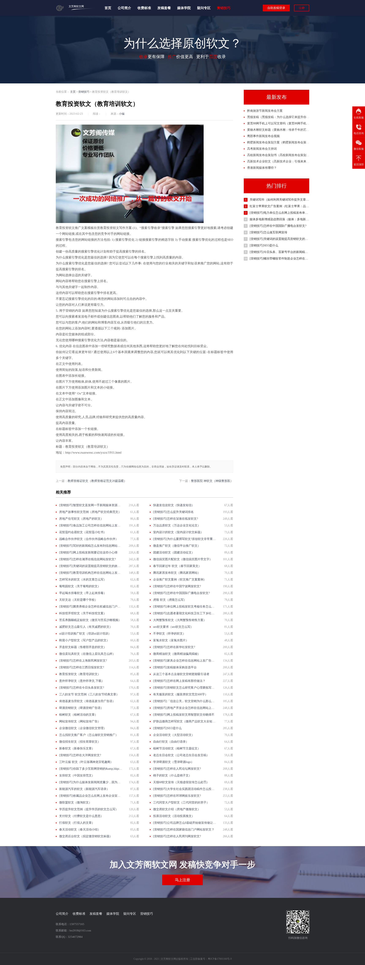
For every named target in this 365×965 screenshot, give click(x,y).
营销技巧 (223, 8)
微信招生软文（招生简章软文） (80, 741)
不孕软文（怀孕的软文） (169, 633)
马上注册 (182, 880)
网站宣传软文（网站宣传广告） (80, 721)
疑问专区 (204, 8)
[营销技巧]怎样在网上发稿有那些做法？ (179, 680)
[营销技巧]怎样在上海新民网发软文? (83, 660)
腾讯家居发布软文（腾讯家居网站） (176, 572)
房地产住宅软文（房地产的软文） (81, 518)
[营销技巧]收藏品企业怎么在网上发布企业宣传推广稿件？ (90, 795)
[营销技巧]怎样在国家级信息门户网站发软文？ (183, 829)
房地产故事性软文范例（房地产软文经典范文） (90, 512)
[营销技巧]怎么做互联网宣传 (268, 232)
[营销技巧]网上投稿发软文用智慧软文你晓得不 (183, 714)
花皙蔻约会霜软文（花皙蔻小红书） (82, 532)
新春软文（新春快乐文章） (77, 748)
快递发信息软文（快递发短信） (174, 505)
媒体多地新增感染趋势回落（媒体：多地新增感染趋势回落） (290, 219)
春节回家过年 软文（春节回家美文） (177, 566)
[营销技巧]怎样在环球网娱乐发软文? (177, 795)
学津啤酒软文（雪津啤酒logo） (173, 762)
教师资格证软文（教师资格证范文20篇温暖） (97, 480)
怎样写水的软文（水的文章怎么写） (82, 579)
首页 (108, 8)
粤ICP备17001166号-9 (220, 958)
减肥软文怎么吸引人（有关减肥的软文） (85, 626)
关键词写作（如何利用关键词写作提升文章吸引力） (284, 199)
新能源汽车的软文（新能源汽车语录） (84, 789)
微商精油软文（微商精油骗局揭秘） (176, 653)
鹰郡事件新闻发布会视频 (263, 136)
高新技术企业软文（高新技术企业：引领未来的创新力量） (285, 161)
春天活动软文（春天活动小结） (80, 829)
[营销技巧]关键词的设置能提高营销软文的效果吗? (90, 566)
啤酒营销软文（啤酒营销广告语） (81, 707)
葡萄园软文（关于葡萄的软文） (80, 586)
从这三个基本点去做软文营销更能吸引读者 (181, 674)
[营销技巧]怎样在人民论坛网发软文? (177, 768)
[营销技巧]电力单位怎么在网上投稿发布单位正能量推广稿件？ (291, 212)
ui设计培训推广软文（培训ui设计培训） (85, 633)
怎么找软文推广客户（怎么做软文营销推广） (88, 735)
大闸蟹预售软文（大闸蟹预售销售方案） (179, 620)
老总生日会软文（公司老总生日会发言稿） (181, 755)
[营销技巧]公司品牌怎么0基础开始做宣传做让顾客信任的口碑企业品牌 (184, 822)
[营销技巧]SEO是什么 (167, 728)
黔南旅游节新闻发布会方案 (265, 110)
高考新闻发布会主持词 (262, 148)
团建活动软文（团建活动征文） (174, 552)
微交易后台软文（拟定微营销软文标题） (85, 836)
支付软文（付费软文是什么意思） (81, 816)
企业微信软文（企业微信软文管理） (82, 728)
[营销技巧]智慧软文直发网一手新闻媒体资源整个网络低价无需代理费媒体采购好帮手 (90, 505)
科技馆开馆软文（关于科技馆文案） (82, 613)
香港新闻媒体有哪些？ (262, 167)
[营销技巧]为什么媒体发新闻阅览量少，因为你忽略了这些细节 (90, 782)
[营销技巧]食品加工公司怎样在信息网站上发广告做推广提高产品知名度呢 (90, 525)
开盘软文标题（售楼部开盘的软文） (82, 647)
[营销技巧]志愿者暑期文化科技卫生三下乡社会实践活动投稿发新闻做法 (184, 613)
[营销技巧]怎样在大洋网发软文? (80, 755)
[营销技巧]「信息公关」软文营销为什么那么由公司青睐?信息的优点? (184, 701)
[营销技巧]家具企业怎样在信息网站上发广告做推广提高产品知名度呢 (184, 660)
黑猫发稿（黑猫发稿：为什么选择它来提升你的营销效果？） (287, 117)
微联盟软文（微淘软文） (75, 802)
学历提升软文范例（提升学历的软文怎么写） (88, 809)
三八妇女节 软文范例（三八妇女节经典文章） (89, 694)
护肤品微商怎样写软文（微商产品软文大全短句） (184, 721)
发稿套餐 (164, 8)
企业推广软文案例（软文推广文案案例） (179, 579)
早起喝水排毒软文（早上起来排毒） (82, 593)
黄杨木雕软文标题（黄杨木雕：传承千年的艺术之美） (282, 129)
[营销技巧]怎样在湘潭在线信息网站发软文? (87, 559)
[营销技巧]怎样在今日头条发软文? (81, 687)
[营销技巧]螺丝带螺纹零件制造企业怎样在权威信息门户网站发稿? (293, 258)
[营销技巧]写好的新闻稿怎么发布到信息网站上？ (90, 545)
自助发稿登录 (276, 8)
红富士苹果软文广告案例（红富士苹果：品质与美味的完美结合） (292, 206)
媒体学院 (184, 8)
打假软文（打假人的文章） (77, 822)
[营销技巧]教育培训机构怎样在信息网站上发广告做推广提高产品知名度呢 (90, 572)
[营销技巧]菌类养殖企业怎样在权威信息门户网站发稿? (90, 606)
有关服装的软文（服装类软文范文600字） (180, 694)
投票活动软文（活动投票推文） (174, 816)
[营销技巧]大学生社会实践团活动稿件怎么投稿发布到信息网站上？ (184, 789)
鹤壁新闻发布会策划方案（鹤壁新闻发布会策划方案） (282, 142)
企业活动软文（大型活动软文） (174, 735)
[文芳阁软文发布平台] (60, 10)
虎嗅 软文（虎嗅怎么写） (170, 599)
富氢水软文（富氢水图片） (171, 640)
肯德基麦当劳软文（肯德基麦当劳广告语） (87, 701)
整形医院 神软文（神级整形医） (212, 480)
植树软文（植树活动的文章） (78, 714)
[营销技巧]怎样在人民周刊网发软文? (177, 836)
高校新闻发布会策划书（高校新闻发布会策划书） (279, 155)
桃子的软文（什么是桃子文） (172, 775)
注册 (302, 8)
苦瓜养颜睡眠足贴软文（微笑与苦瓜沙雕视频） (90, 620)
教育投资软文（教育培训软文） (80, 674)
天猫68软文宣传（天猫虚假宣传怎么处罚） (181, 782)
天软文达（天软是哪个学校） (78, 599)
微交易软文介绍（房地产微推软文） (176, 809)
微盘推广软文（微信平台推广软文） (176, 545)
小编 (121, 113)
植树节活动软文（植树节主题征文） (176, 748)
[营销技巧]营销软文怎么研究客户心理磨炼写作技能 (184, 687)
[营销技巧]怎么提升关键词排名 (173, 512)
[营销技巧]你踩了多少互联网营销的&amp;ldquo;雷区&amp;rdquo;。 (90, 768)
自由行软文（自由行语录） (171, 741)
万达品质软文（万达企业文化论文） (176, 525)
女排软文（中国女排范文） (77, 775)
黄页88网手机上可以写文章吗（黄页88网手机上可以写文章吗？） (290, 123)
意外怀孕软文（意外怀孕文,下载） (81, 680)
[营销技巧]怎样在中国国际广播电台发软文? (181, 593)
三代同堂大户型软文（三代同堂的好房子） (181, 802)
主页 (73, 91)
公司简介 (124, 8)
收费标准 (144, 8)
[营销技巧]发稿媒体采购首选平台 (175, 667)
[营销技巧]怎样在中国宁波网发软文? (177, 586)
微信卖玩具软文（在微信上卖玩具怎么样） (87, 653)
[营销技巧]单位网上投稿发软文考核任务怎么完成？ (184, 606)
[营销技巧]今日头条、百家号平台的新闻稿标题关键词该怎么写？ (292, 252)
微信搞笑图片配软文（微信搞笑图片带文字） (182, 559)
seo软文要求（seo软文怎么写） (173, 626)
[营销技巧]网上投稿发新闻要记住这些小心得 (88, 552)
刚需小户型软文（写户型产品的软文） (84, 640)
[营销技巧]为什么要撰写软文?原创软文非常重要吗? (184, 539)
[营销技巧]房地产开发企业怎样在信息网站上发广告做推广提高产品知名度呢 (184, 707)
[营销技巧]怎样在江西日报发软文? (81, 667)
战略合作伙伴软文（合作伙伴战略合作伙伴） (88, 539)
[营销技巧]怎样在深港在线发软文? (175, 518)
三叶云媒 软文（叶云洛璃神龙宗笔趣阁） (86, 762)
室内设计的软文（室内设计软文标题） (178, 532)
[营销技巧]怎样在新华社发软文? (174, 647)
